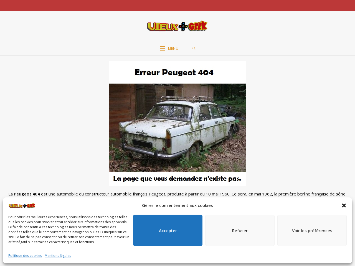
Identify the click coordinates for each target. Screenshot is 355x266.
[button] (344, 205)
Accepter (168, 230)
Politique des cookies (25, 255)
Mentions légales (58, 255)
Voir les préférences (312, 230)
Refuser (240, 230)
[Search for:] (194, 49)
